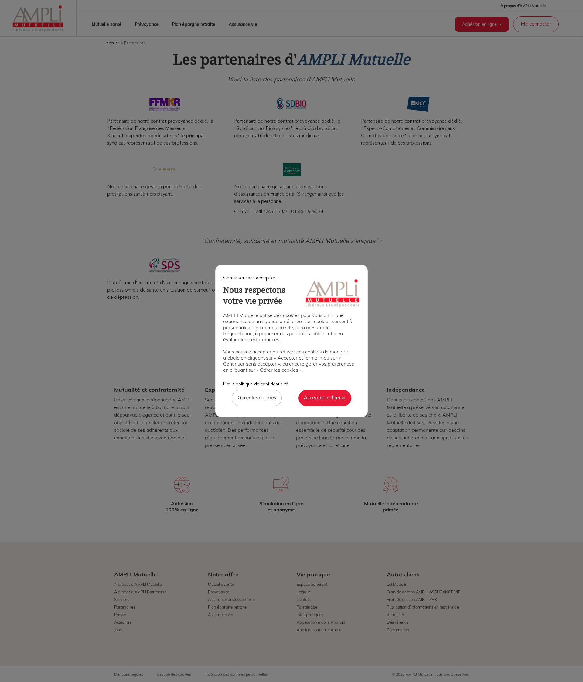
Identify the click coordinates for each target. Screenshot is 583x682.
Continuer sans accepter (249, 278)
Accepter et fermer (325, 398)
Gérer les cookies (256, 398)
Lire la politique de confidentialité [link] (255, 384)
